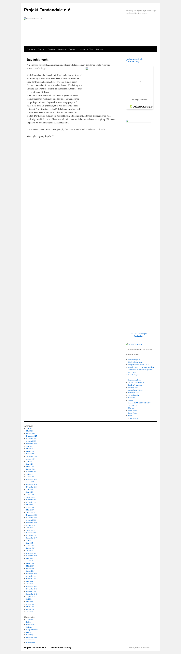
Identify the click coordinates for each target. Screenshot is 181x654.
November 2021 (31, 487)
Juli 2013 (29, 599)
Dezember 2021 (31, 484)
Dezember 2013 (31, 586)
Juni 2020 (29, 492)
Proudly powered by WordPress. (140, 647)
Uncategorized (31, 642)
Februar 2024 (30, 469)
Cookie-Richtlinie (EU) (136, 382)
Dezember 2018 (31, 515)
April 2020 (30, 494)
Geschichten (30, 624)
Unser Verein (132, 410)
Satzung (130, 400)
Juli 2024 (29, 461)
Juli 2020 (29, 489)
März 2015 (30, 566)
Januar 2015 (30, 571)
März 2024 (30, 466)
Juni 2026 (29, 428)
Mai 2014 (29, 581)
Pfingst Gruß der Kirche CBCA (138, 364)
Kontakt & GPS (86, 49)
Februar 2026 (30, 433)
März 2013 (30, 606)
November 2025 (31, 438)
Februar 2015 (30, 568)
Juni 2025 (29, 446)
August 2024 (30, 459)
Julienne (29, 627)
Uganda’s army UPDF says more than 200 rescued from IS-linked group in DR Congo (141, 369)
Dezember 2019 (31, 499)
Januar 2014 (30, 584)
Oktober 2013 (31, 591)
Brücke (28, 622)
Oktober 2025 (31, 441)
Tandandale (30, 640)
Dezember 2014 (31, 573)
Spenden (41, 49)
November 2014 (31, 576)
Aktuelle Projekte (134, 359)
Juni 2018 (29, 527)
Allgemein (29, 619)
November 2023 (31, 471)
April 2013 (30, 604)
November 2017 (31, 535)
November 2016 (31, 555)
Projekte (51, 49)
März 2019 (30, 510)
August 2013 (30, 596)
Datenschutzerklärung (135, 390)
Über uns (99, 49)
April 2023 (30, 476)
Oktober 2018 (31, 520)
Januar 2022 (30, 482)
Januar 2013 (30, 612)
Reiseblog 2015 (31, 637)
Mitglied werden (133, 395)
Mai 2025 (29, 448)
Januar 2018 (30, 530)
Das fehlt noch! (133, 387)
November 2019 (31, 502)
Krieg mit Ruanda (32, 629)
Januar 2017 (30, 550)
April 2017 (30, 545)
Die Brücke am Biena (135, 362)
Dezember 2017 (31, 533)
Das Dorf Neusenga (135, 385)
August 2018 (30, 525)
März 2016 (30, 563)
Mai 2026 (29, 431)
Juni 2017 (29, 543)
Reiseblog (73, 49)
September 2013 (31, 594)
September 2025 (31, 443)
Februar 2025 (30, 454)
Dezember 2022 (31, 479)
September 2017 (31, 538)
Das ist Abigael (133, 375)
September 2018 (31, 522)
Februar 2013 (30, 609)
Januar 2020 (30, 497)
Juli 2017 (29, 540)
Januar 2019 (30, 512)
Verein (130, 415)
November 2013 (31, 589)
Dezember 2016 (31, 553)
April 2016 (30, 561)
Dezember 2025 (31, 436)
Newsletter (62, 49)
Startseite (31, 49)
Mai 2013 (29, 601)
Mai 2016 (29, 558)
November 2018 (31, 517)
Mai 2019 (29, 505)
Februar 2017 (30, 548)
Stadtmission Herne (134, 380)
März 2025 (30, 451)
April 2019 (30, 507)
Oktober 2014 (31, 578)
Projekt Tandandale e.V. (47, 10)
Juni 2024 (29, 464)
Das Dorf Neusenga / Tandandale (138, 334)
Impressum (134, 418)
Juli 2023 (29, 474)
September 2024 (31, 456)
